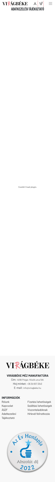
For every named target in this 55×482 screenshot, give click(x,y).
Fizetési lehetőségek (39, 401)
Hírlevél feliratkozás (39, 413)
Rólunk (5, 401)
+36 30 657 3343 (34, 383)
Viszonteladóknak (38, 409)
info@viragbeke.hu (32, 388)
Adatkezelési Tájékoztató (9, 415)
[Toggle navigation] (50, 3)
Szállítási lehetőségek (40, 405)
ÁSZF (5, 409)
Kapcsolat (7, 405)
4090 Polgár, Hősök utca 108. (30, 379)
